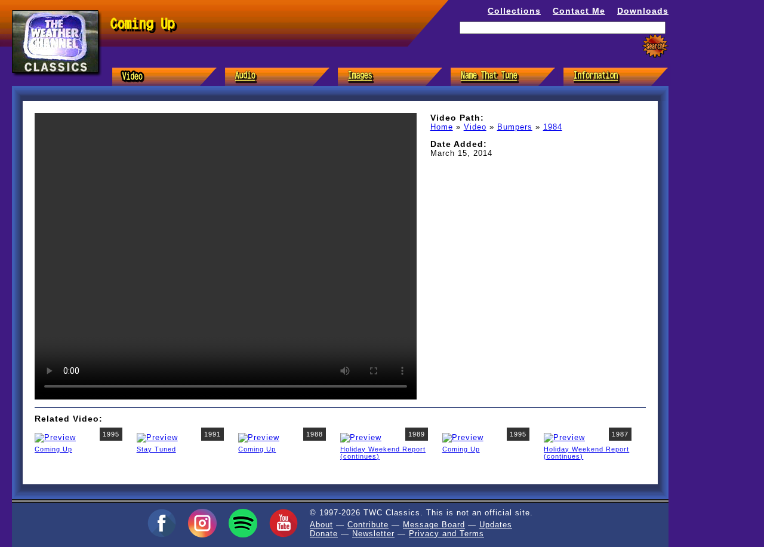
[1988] (258, 436)
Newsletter (373, 533)
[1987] (564, 436)
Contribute (368, 524)
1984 (552, 126)
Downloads (642, 11)
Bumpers (514, 126)
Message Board (434, 524)
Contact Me (579, 11)
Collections (514, 11)
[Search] (655, 46)
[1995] (55, 436)
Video (475, 126)
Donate (324, 533)
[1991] (157, 436)
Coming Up (53, 449)
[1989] (360, 436)
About (321, 524)
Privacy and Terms (446, 533)
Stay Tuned (156, 449)
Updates (495, 524)
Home (441, 126)
